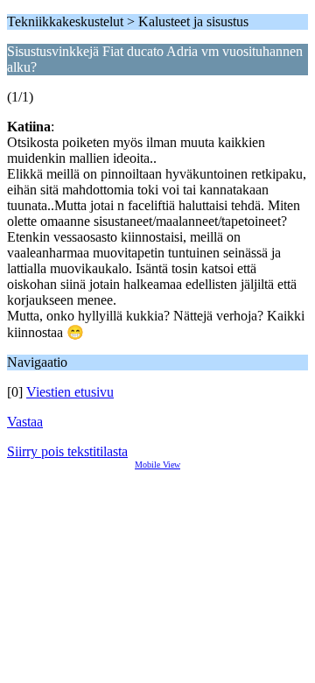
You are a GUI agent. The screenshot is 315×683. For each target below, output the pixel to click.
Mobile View (157, 464)
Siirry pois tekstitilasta (67, 451)
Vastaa (25, 421)
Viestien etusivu (70, 391)
